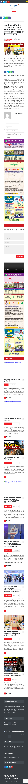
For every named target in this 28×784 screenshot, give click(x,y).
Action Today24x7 (9, 39)
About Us (6, 775)
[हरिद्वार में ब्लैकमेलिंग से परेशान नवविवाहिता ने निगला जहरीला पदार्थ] (14, 664)
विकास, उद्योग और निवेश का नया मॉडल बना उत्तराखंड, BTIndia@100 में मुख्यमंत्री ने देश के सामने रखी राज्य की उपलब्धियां (12, 589)
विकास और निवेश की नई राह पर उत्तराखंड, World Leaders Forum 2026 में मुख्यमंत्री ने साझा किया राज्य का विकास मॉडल (12, 544)
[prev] (9, 723)
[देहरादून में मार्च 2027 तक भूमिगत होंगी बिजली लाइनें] (14, 447)
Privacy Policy (7, 778)
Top (21, 771)
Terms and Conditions (9, 776)
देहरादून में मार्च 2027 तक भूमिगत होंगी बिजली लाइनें (12, 458)
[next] (9, 736)
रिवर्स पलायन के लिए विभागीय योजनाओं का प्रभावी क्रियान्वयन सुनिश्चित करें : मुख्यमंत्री (12, 633)
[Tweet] (4, 18)
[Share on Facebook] (1, 18)
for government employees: (12, 124)
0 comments (7, 40)
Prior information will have (12, 130)
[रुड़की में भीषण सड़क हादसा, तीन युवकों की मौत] (14, 369)
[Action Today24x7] (7, 115)
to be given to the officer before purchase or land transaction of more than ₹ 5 (15, 134)
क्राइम (9, 679)
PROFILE (18, 118)
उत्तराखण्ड (8, 38)
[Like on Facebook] (9, 18)
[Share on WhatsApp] (6, 18)
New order (9, 127)
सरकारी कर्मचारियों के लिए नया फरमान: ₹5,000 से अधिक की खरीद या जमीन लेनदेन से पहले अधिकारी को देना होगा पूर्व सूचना (14, 29)
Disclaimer (15, 778)
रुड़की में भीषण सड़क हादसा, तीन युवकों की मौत (12, 380)
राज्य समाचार (9, 423)
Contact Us (13, 775)
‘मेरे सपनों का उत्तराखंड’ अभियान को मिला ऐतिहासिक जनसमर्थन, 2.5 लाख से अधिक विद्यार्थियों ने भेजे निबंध (12, 500)
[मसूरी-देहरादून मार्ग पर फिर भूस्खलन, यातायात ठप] (14, 408)
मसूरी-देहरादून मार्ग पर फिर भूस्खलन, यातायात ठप (12, 419)
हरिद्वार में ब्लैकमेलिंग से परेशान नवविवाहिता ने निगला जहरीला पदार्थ (12, 674)
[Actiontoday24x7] (14, 7)
